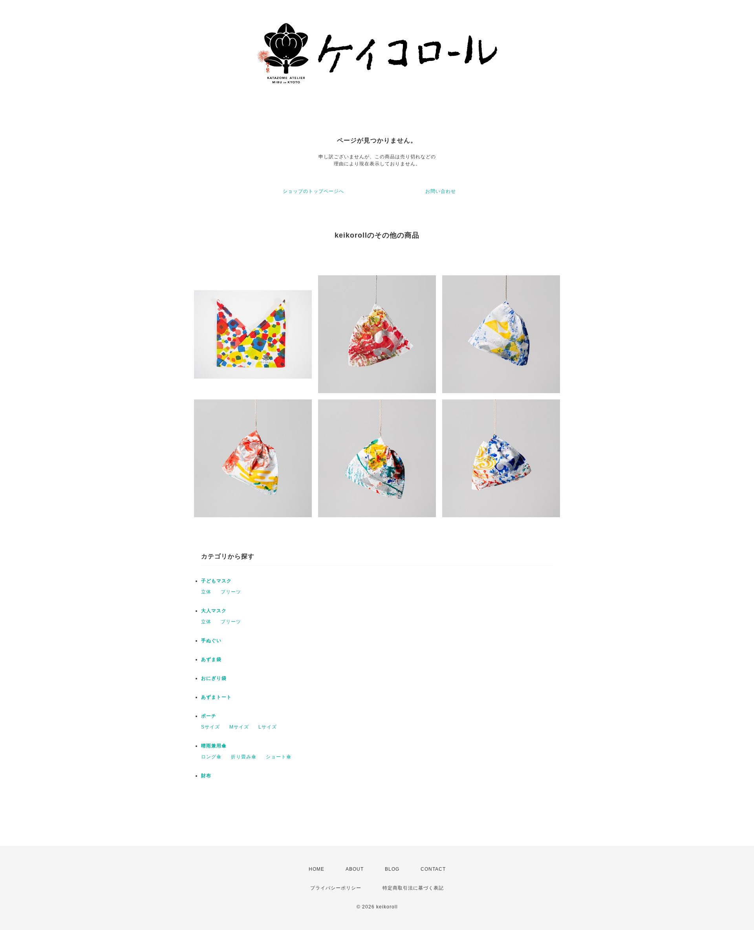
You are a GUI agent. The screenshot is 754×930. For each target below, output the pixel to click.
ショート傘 (278, 757)
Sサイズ (210, 727)
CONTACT (433, 869)
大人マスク (214, 610)
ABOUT (355, 869)
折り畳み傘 (243, 757)
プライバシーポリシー (335, 888)
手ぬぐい (211, 640)
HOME (316, 869)
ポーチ (208, 716)
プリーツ (231, 592)
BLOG (392, 869)
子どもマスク (216, 581)
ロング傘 (211, 757)
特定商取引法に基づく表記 (413, 888)
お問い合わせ (440, 191)
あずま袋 (211, 659)
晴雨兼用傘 (214, 746)
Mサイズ (239, 727)
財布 (206, 775)
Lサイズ (267, 727)
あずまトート (216, 697)
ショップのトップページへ (313, 191)
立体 (206, 592)
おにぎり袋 (214, 678)
